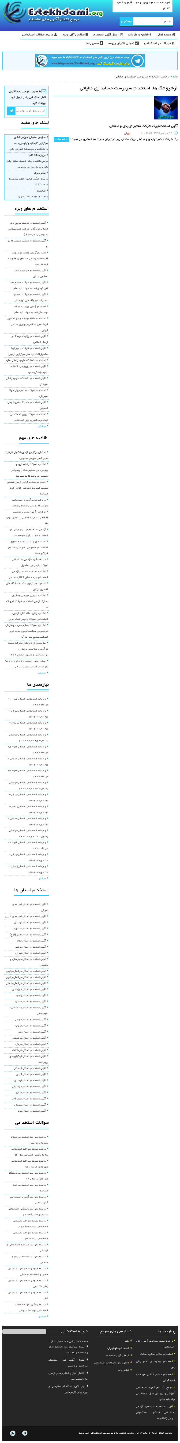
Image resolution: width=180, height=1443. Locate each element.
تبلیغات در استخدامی (158, 43)
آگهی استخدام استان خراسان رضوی (26, 977)
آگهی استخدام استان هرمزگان (29, 1099)
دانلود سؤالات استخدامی (38, 35)
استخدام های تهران (118, 1348)
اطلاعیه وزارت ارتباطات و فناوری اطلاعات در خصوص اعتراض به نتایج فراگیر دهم (28, 547)
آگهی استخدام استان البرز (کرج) (28, 935)
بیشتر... (41, 426)
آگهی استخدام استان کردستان (29, 1038)
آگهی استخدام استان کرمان (30, 1044)
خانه (175, 77)
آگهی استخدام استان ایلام (31, 941)
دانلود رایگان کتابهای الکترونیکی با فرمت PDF (28, 179)
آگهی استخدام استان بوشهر (30, 947)
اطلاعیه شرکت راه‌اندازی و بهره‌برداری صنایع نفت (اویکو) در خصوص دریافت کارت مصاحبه (29, 470)
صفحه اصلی (164, 35)
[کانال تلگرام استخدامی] (90, 61)
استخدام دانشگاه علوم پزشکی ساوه (26, 360)
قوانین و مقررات (139, 35)
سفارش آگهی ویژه (74, 35)
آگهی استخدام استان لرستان (30, 1080)
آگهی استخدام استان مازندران (29, 1086)
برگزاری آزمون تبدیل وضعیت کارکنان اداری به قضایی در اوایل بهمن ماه (27, 517)
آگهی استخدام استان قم (32, 1032)
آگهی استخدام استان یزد (32, 1111)
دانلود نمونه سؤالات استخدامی (111, 1363)
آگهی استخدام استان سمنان (30, 1001)
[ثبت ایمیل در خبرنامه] (11, 111)
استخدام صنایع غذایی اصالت (156, 1354)
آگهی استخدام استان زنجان (31, 995)
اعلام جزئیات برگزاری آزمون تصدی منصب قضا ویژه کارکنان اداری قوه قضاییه (27, 488)
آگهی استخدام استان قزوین (30, 1026)
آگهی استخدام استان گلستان (30, 1068)
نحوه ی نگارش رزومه (122, 43)
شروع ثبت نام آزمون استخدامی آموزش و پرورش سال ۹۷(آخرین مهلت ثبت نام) (155, 1393)
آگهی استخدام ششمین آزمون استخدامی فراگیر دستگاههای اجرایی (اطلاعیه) (155, 1412)
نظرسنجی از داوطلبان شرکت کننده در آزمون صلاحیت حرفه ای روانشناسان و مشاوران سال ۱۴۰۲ (28, 649)
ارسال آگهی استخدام (107, 35)
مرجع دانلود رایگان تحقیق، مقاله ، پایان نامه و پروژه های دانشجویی (27, 161)
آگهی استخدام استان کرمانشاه (29, 1050)
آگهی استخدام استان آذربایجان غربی (25, 916)
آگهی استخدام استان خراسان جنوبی (26, 971)
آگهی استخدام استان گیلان (31, 1074)
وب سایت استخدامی (102, 1433)
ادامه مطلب (61, 139)
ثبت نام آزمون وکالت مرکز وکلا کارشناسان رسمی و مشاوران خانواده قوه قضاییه (28, 258)
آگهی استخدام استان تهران (30, 953)
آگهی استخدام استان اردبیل (30, 922)
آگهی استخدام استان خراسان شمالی (26, 983)
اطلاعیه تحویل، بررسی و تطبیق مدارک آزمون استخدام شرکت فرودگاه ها (27, 601)
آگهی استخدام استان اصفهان (30, 928)
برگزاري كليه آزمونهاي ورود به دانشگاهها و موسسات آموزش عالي (29, 143)
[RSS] (12, 1433)
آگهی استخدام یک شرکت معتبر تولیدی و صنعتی (143, 126)
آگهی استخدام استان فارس (30, 1020)
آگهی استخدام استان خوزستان (29, 989)
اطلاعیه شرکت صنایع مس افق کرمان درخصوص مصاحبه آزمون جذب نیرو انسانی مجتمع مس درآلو (26, 631)
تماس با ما (93, 43)
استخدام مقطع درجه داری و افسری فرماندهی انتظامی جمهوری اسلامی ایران (27, 324)
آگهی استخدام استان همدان (30, 1105)
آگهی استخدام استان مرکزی (30, 1093)
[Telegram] (24, 1433)
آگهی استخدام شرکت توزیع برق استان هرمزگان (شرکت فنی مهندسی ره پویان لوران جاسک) (28, 229)
